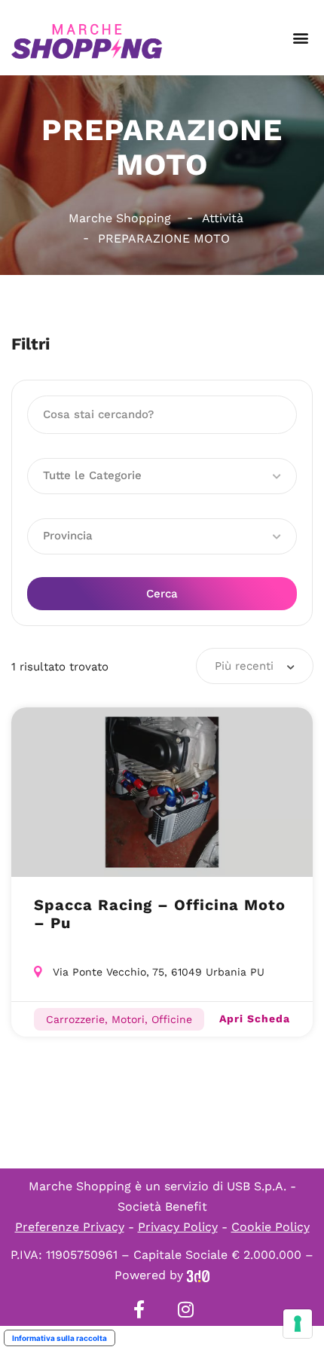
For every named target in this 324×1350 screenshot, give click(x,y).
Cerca (162, 593)
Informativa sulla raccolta (59, 1337)
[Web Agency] (198, 1275)
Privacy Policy (178, 1227)
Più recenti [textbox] (244, 666)
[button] (300, 38)
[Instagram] (185, 1309)
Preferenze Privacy (69, 1227)
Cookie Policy (270, 1227)
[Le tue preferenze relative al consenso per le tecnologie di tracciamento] (297, 1323)
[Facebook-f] (139, 1309)
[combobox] (254, 666)
